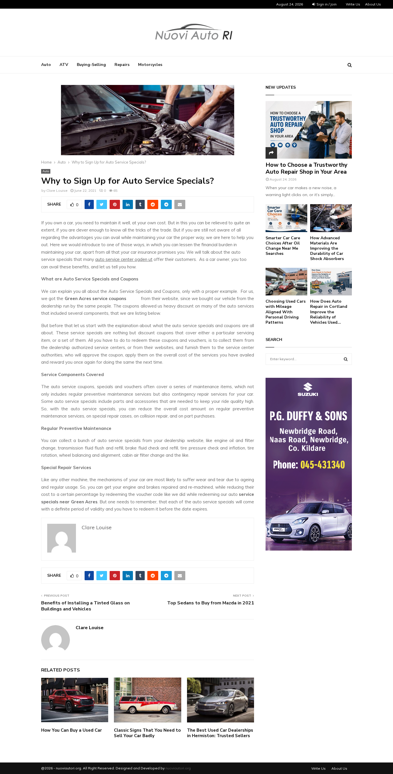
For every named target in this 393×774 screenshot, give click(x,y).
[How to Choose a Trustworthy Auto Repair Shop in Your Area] (309, 130)
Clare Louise (57, 190)
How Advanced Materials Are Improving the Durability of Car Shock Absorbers (327, 248)
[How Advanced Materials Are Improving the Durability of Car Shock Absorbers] (331, 218)
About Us (373, 4)
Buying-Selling (91, 64)
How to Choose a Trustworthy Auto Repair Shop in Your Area (307, 168)
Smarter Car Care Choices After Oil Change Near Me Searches (283, 245)
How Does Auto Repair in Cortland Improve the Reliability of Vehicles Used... (328, 312)
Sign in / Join (326, 4)
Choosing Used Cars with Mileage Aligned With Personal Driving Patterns (286, 312)
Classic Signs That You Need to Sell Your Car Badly (147, 733)
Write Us (353, 4)
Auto (46, 64)
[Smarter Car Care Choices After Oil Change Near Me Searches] (286, 218)
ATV (64, 64)
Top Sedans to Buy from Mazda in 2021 (210, 603)
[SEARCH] (345, 359)
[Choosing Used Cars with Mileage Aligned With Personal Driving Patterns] (286, 282)
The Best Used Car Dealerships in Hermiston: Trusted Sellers (220, 733)
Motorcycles (150, 64)
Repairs (122, 64)
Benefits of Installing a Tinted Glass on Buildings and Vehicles (85, 606)
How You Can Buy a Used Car (71, 730)
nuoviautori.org (178, 768)
